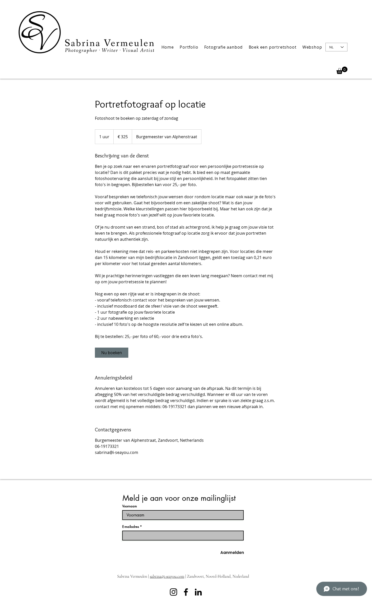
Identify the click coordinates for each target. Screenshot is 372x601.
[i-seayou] (186, 592)
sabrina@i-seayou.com (167, 576)
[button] (189, 47)
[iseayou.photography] (173, 592)
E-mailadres (130, 526)
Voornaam (129, 506)
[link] (111, 353)
